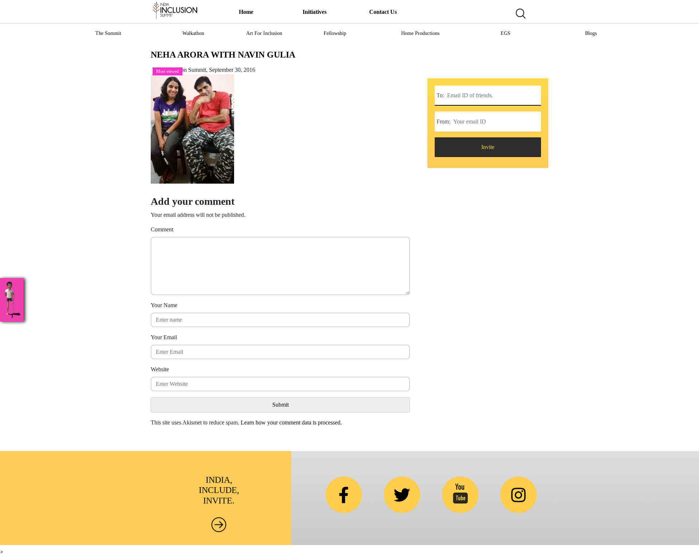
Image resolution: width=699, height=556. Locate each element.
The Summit (108, 33)
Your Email (164, 337)
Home (246, 12)
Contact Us (383, 12)
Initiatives (315, 12)
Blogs (591, 33)
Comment (162, 229)
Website (160, 369)
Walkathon (193, 33)
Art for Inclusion (264, 33)
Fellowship (335, 33)
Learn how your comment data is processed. (291, 422)
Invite (487, 147)
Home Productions (420, 33)
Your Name (164, 305)
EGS (505, 33)
